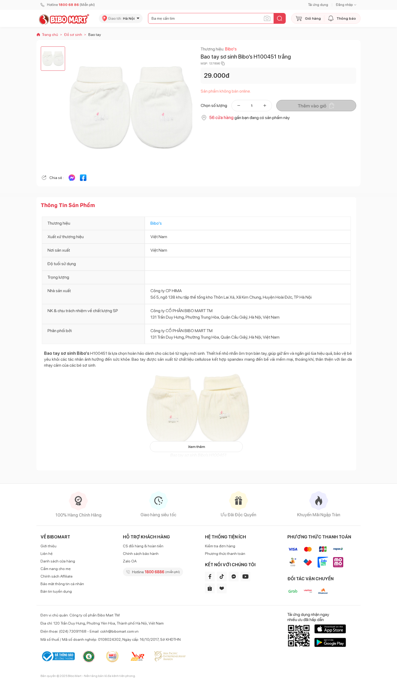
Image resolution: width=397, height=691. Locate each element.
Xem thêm (196, 446)
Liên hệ (47, 553)
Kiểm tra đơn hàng (220, 546)
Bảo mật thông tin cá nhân (62, 584)
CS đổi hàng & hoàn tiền (143, 546)
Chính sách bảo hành (141, 553)
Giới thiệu (48, 546)
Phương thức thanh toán (225, 553)
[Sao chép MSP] (223, 63)
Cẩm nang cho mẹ (56, 569)
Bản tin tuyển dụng (56, 591)
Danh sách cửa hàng (58, 561)
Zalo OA (130, 561)
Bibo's (231, 49)
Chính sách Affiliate (57, 576)
